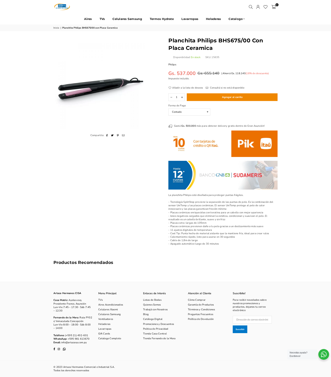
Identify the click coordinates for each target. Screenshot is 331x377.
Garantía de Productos (201, 304)
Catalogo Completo (109, 338)
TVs (102, 19)
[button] (274, 6)
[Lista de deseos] (266, 6)
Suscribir (240, 329)
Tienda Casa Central (155, 333)
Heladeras (213, 19)
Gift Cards (104, 333)
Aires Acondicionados (110, 304)
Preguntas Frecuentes (200, 314)
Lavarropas (189, 19)
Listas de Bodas (152, 300)
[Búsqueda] (250, 6)
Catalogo (236, 19)
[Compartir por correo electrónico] (123, 135)
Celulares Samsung (127, 19)
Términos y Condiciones (201, 309)
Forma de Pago (177, 105)
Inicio (56, 27)
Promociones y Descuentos (158, 324)
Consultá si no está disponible (226, 88)
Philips (172, 64)
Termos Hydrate (162, 19)
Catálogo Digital (152, 319)
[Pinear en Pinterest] (117, 135)
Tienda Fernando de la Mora (159, 338)
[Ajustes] (258, 6)
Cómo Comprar (197, 300)
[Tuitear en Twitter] (112, 135)
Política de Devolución (201, 319)
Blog (146, 314)
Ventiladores (105, 319)
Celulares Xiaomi (108, 309)
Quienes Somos (152, 304)
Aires (88, 19)
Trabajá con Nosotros (155, 309)
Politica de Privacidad (155, 329)
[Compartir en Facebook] (107, 135)
